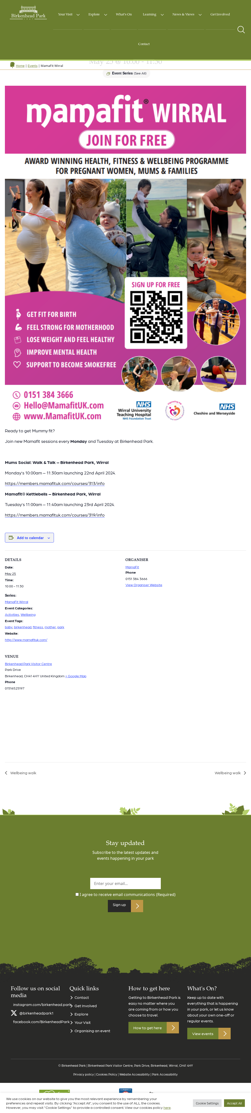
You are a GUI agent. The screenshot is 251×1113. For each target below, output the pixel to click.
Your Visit (65, 14)
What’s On (124, 14)
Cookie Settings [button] (207, 1103)
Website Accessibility (134, 1074)
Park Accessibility (165, 1074)
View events (202, 1033)
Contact (144, 44)
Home (20, 65)
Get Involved (220, 14)
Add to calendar (30, 537)
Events (33, 65)
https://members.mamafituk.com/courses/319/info (55, 514)
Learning (149, 14)
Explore (94, 14)
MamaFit (132, 567)
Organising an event (92, 1030)
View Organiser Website (144, 585)
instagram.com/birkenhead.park (42, 1004)
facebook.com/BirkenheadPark (41, 1021)
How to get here (147, 1027)
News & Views (183, 14)
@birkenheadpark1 (36, 1013)
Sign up (119, 904)
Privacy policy (83, 1074)
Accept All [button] (234, 1103)
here (167, 1107)
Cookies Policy (106, 1074)
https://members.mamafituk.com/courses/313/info (55, 483)
